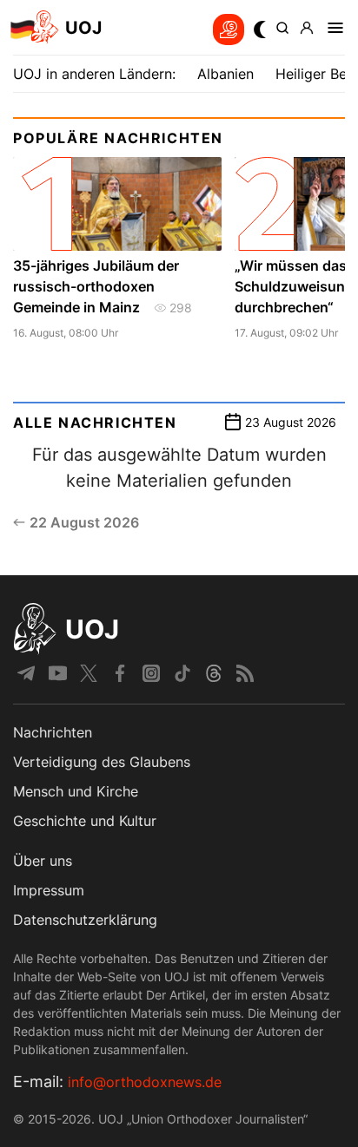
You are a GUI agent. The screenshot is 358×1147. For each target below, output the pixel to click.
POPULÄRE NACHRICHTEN (118, 138)
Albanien (225, 73)
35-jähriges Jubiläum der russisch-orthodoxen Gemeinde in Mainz (96, 286)
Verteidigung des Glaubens (101, 761)
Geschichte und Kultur (84, 820)
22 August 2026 (84, 522)
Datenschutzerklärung (85, 919)
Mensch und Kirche (75, 791)
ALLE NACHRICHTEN (95, 422)
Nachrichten (52, 732)
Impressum (48, 890)
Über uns (42, 860)
